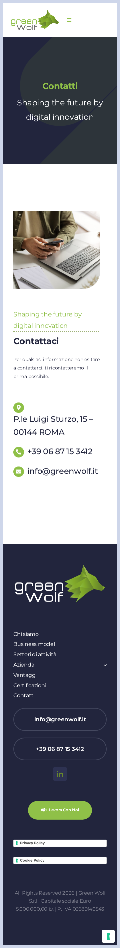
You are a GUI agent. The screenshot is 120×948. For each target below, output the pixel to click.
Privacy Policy (32, 843)
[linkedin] (60, 774)
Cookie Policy (32, 860)
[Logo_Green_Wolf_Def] (35, 12)
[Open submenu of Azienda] (104, 665)
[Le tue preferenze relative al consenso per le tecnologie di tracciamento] (108, 936)
